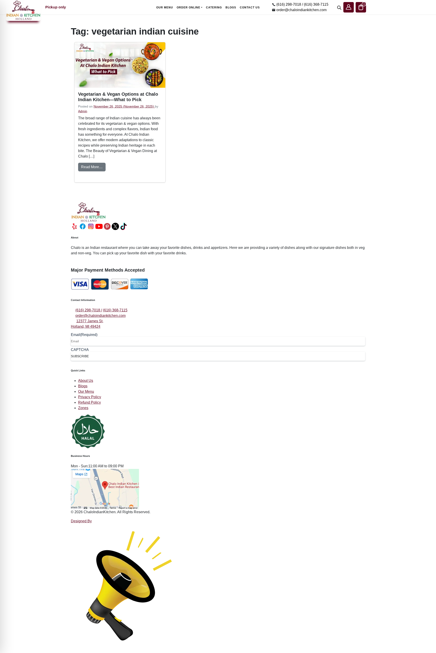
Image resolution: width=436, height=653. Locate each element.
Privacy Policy (89, 397)
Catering (214, 7)
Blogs (230, 7)
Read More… (93, 167)
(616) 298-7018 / (289, 4)
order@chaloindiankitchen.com (301, 10)
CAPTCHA (80, 350)
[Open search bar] (339, 7)
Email (84, 335)
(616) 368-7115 (316, 4)
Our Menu (164, 7)
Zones (83, 408)
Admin (82, 111)
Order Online (188, 7)
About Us (85, 381)
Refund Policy (89, 402)
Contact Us (250, 7)
